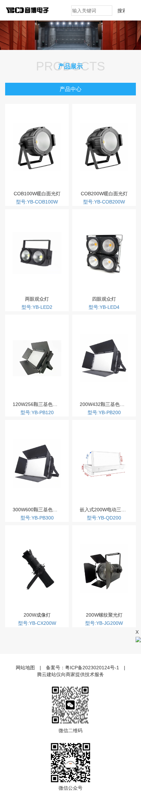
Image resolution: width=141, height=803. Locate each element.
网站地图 (25, 667)
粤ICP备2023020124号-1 (92, 667)
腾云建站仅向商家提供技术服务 (70, 674)
